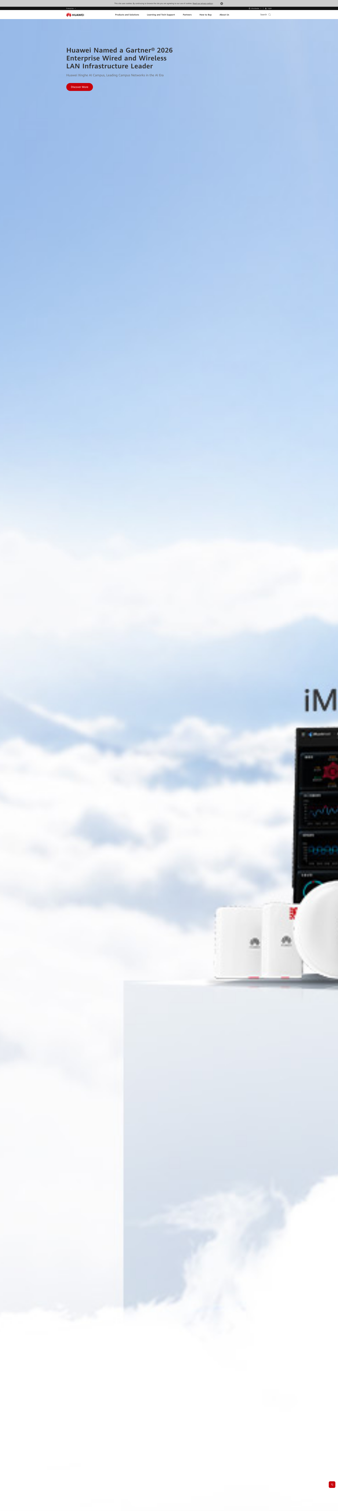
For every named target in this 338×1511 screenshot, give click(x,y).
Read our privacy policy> (203, 3)
